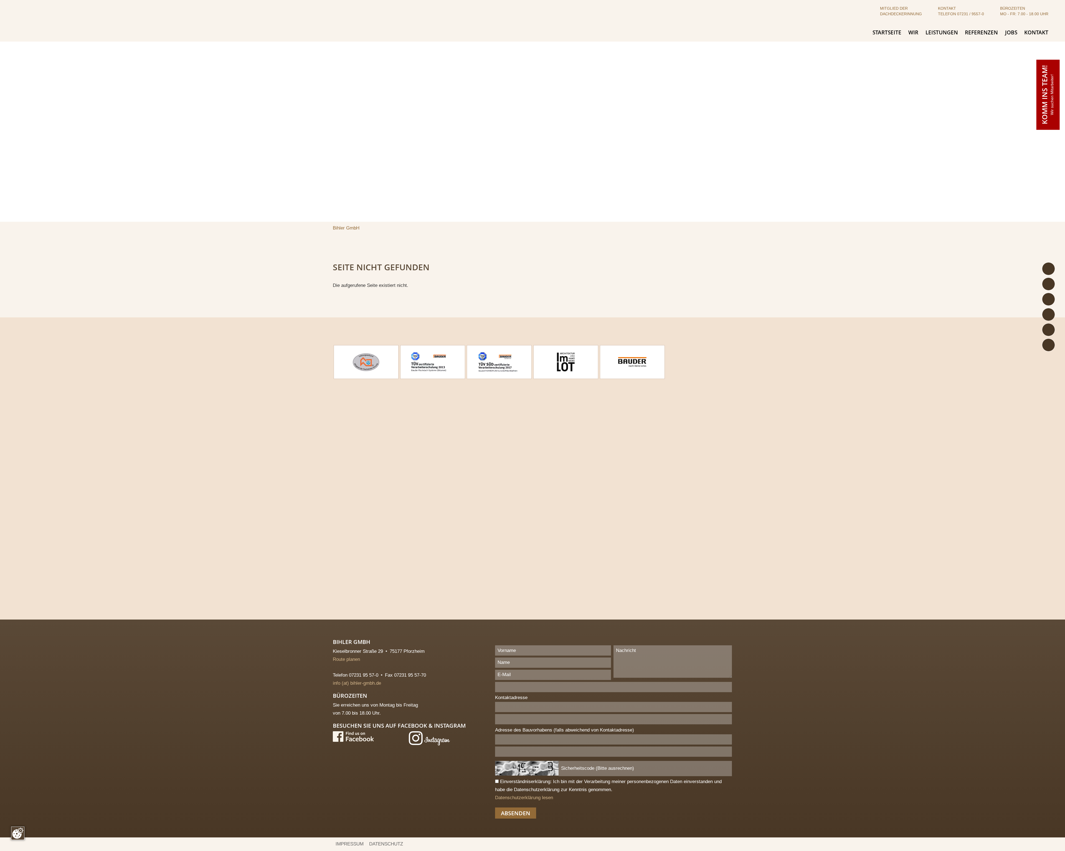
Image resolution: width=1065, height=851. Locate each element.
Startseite (887, 32)
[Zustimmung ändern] (17, 833)
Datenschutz (386, 844)
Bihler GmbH (346, 228)
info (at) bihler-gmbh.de (357, 683)
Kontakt (1036, 32)
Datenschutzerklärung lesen (524, 797)
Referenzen (981, 32)
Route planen (349, 659)
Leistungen (941, 32)
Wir (913, 32)
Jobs (1011, 32)
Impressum (350, 844)
